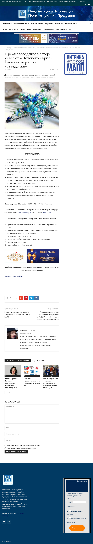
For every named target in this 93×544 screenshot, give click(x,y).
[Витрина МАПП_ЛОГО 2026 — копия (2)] (75, 64)
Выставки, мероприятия (22, 48)
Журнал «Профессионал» (37, 1)
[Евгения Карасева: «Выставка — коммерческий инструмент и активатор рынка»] (13, 371)
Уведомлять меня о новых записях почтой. (21, 448)
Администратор (27, 330)
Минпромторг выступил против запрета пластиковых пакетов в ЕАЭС (17, 314)
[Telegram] (85, 4)
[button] (90, 24)
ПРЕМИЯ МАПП (70, 24)
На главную (8, 48)
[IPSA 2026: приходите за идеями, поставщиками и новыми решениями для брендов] (51, 371)
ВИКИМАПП (37, 29)
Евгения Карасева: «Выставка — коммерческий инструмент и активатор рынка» (11, 383)
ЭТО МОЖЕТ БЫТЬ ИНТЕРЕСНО (17, 361)
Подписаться (77, 528)
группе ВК (47, 212)
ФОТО (29, 29)
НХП (70, 29)
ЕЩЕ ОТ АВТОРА (38, 361)
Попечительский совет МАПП (68, 1)
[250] (33, 38)
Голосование (49, 29)
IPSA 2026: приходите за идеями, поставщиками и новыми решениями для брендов (50, 383)
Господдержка (61, 29)
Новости (6, 24)
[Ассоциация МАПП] (46, 14)
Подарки (48, 24)
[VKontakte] (89, 4)
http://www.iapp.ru (25, 333)
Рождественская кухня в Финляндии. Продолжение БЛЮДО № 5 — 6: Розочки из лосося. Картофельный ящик (48, 315)
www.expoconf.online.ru (14, 276)
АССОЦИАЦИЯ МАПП (20, 24)
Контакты (83, 1)
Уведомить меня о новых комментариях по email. (24, 445)
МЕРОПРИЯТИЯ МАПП (10, 29)
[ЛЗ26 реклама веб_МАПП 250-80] (63, 38)
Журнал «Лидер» (52, 1)
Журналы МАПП (36, 24)
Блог (23, 29)
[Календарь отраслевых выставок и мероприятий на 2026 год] (32, 371)
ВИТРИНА (58, 24)
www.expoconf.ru (24, 212)
